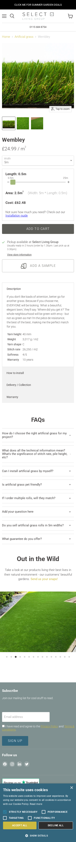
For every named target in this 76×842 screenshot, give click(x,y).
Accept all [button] (19, 825)
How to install (15, 373)
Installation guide (16, 215)
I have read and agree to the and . (38, 728)
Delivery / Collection (18, 384)
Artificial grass (24, 37)
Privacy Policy (49, 726)
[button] (38, 835)
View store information (19, 254)
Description (14, 288)
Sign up (15, 741)
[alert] (38, 812)
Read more (36, 804)
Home (6, 37)
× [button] (71, 787)
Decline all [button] (56, 825)
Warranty (12, 397)
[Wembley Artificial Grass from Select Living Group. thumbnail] (8, 123)
